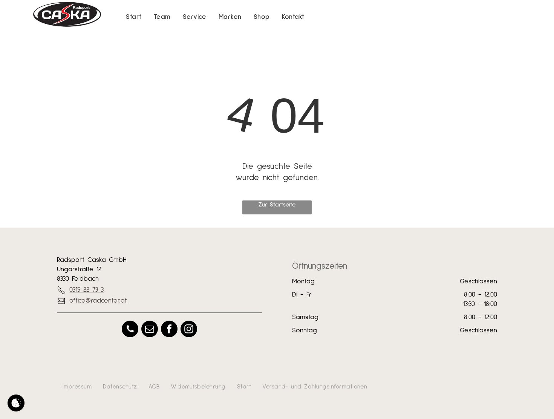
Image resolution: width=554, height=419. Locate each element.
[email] (149, 330)
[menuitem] (134, 17)
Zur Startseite (277, 205)
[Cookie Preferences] (16, 403)
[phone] (130, 330)
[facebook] (169, 330)
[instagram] (189, 330)
